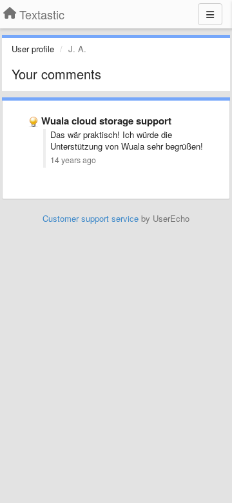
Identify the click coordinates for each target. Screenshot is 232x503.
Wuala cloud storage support (106, 120)
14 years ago (73, 160)
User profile (33, 49)
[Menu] (210, 14)
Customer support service (91, 218)
